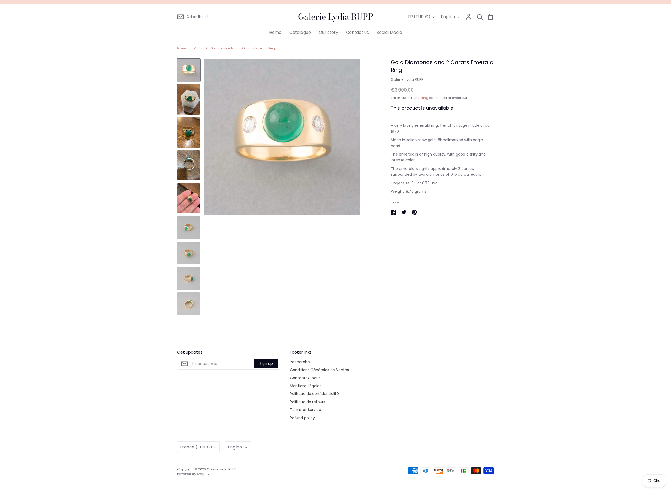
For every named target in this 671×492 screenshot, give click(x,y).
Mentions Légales (305, 385)
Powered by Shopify (193, 474)
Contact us (357, 32)
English (448, 17)
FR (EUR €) (419, 17)
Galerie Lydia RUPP (335, 17)
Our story (328, 32)
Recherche (300, 362)
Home (275, 32)
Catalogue (300, 32)
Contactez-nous (305, 378)
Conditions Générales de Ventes (319, 369)
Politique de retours (307, 401)
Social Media (389, 32)
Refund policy (302, 417)
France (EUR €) (196, 447)
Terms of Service (305, 409)
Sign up (266, 363)
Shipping (420, 97)
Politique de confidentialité (314, 393)
